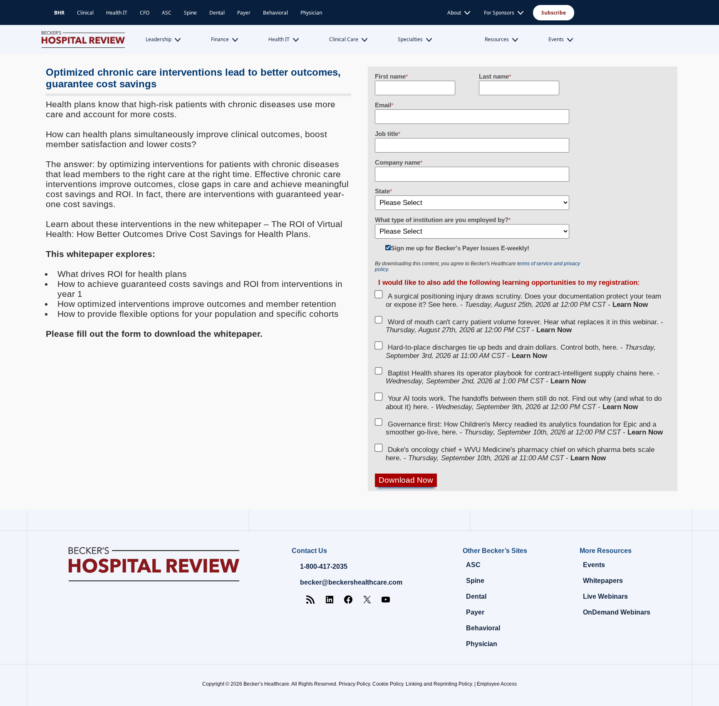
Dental (217, 12)
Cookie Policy (387, 684)
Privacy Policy (354, 684)
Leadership (158, 39)
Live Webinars (605, 596)
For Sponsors (499, 12)
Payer (243, 12)
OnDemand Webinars (616, 612)
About (454, 12)
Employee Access (497, 684)
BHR (59, 12)
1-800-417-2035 (323, 566)
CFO (144, 12)
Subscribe (553, 12)
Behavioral (275, 12)
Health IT (116, 12)
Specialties (410, 39)
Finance (220, 39)
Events (556, 39)
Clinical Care (343, 39)
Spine (190, 12)
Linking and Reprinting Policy (439, 684)
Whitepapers (603, 580)
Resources (497, 39)
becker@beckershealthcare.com (351, 582)
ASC (166, 12)
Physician (311, 12)
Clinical (85, 12)
